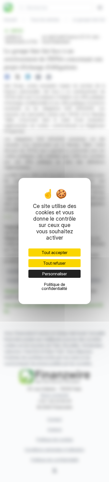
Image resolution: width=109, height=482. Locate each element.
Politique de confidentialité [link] (54, 286)
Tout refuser (54, 263)
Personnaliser (54, 273)
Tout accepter (54, 252)
